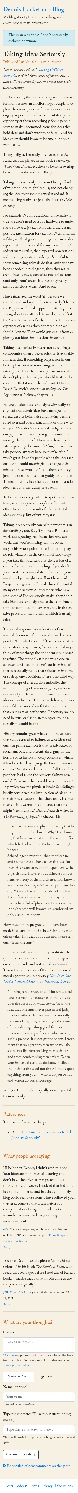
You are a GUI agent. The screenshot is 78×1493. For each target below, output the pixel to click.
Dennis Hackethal (21, 1292)
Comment (11, 1332)
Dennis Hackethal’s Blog (33, 9)
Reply (7, 1247)
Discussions (64, 1486)
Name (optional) (16, 1387)
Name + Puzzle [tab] (18, 1377)
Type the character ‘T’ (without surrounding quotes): (37, 1417)
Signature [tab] (45, 1377)
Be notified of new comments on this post (38, 1466)
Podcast (21, 1486)
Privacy (46, 1486)
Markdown (10, 1355)
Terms (7, 1365)
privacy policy (20, 1365)
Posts (9, 1486)
